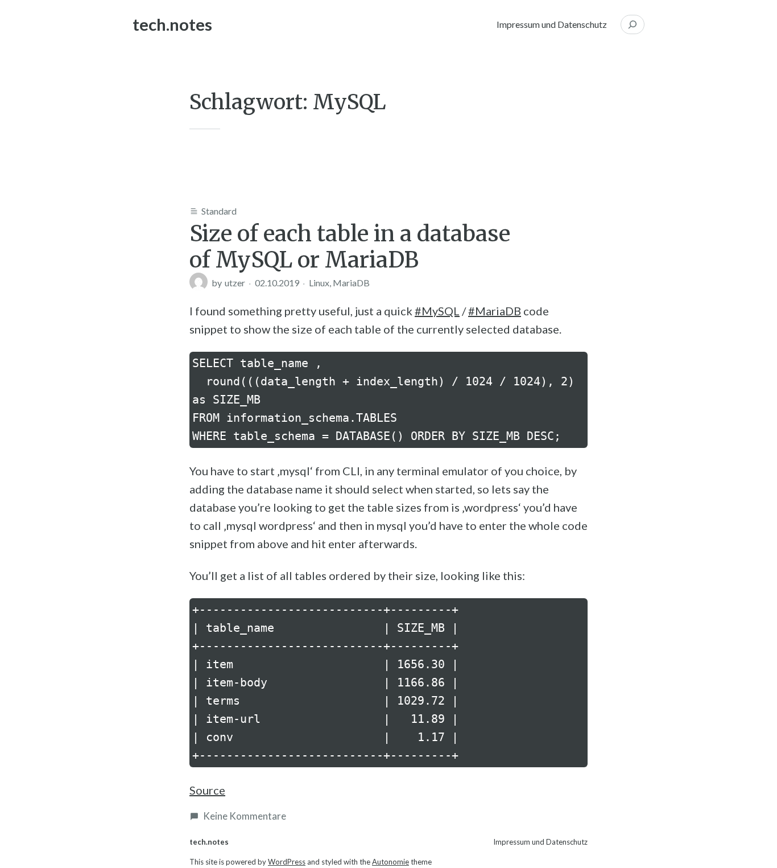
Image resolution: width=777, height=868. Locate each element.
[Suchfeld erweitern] (632, 24)
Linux (319, 282)
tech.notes (172, 24)
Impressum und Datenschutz (552, 24)
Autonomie (390, 861)
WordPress (286, 861)
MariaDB (351, 282)
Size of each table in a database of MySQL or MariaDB (349, 246)
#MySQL (437, 311)
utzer (235, 282)
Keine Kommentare (244, 816)
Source (207, 790)
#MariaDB (494, 311)
